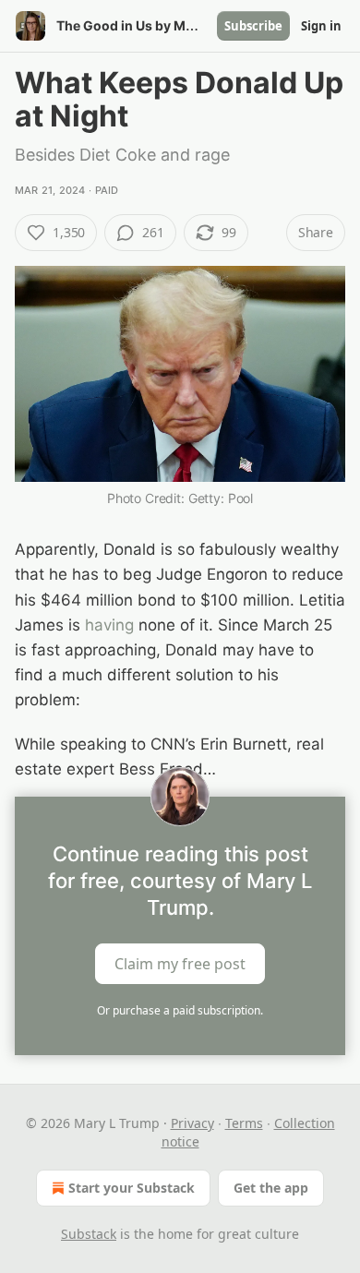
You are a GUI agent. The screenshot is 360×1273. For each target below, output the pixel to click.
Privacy (192, 1123)
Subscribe (253, 26)
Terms (244, 1123)
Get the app (271, 1187)
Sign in (321, 26)
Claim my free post (180, 963)
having (109, 625)
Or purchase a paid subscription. (180, 1010)
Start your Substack (131, 1187)
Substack (88, 1234)
